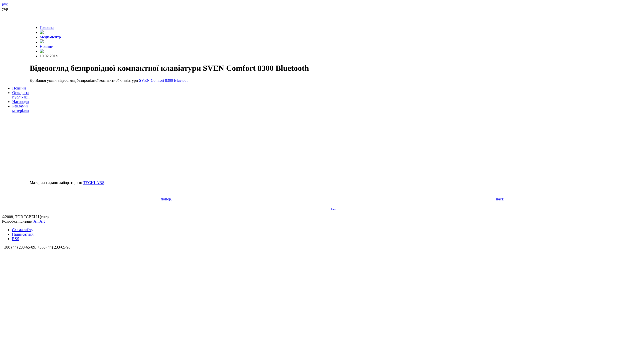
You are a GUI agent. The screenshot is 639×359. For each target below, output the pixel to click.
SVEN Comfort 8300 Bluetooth (164, 80)
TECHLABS (93, 182)
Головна (47, 27)
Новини (19, 88)
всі (333, 208)
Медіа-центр (50, 37)
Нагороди (20, 101)
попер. (166, 199)
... (333, 199)
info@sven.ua (13, 252)
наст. (500, 199)
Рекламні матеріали (20, 108)
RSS (15, 239)
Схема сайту (22, 230)
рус (5, 4)
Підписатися (22, 234)
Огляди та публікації (20, 94)
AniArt (39, 221)
